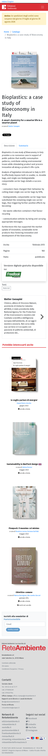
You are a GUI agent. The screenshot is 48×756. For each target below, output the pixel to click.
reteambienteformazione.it (14, 742)
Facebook (32, 718)
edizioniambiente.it (10, 721)
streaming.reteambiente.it (14, 739)
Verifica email (13, 630)
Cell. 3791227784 (7, 693)
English (11, 1)
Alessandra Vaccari (33, 595)
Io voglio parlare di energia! (24, 400)
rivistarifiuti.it (8, 736)
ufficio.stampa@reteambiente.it (24, 696)
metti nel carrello (25, 605)
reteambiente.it (9, 724)
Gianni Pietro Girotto (24, 403)
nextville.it (6, 727)
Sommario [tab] (23, 146)
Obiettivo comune (24, 592)
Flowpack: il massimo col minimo (24, 528)
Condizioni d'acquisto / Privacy (13, 669)
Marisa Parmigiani (20, 595)
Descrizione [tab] (9, 146)
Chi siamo (5, 666)
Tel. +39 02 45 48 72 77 (9, 687)
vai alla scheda (24, 409)
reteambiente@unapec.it (10, 708)
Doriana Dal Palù (33, 531)
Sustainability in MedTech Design (23, 464)
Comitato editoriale (9, 663)
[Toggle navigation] (42, 7)
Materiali (6, 288)
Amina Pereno (27, 467)
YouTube (32, 727)
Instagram (32, 730)
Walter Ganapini (14, 126)
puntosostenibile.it (10, 730)
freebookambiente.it (11, 733)
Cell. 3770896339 (8, 690)
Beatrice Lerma (21, 531)
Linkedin (32, 724)
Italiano (4, 1)
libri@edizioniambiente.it (11, 702)
